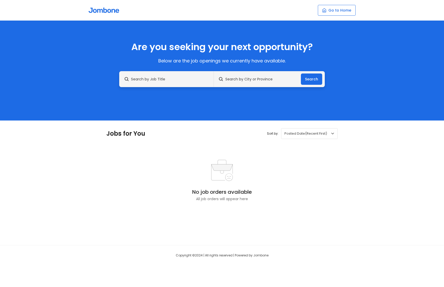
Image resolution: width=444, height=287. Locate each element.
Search (311, 79)
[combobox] (309, 133)
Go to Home (339, 10)
